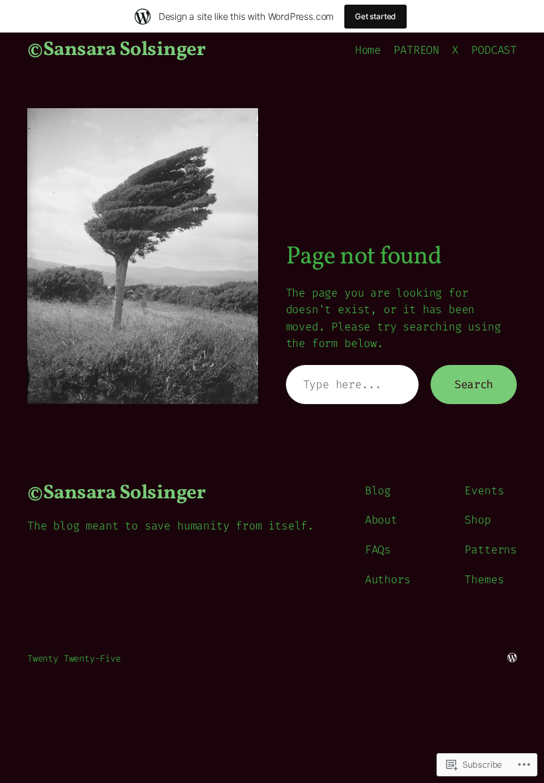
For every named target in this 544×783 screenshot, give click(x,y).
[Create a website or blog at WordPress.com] (512, 658)
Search (473, 384)
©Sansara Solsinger (116, 50)
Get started (375, 16)
